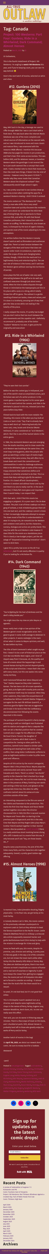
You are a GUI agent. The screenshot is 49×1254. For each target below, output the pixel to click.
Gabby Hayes (19, 1075)
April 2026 (6, 1205)
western (20, 1091)
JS (25, 50)
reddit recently (32, 829)
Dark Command (34, 1072)
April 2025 (6, 1231)
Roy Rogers (18, 1088)
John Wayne (17, 1078)
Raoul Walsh (26, 1085)
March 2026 (7, 1207)
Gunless (29, 1075)
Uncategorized (18, 1066)
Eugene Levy (8, 1075)
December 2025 (8, 1212)
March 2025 (7, 1234)
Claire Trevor (22, 1072)
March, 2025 (17, 50)
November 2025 (8, 1214)
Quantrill (16, 1085)
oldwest (38, 1082)
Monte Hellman (27, 1082)
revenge (35, 1085)
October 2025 (8, 1217)
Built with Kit (24, 1172)
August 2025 (7, 1222)
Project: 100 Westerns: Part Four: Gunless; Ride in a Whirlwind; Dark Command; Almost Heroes (22, 40)
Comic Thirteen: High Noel (12, 1199)
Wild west (37, 1091)
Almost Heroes (9, 1069)
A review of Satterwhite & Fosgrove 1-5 (17, 1187)
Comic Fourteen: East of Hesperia (15, 1192)
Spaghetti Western (31, 1088)
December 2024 (8, 1241)
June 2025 (6, 1226)
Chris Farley (28, 1069)
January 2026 (7, 1210)
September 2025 (9, 1219)
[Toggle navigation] (4, 2)
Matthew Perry (14, 1082)
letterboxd (7, 551)
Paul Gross (7, 1085)
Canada (19, 1069)
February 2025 (8, 1236)
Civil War (12, 1072)
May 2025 (6, 1229)
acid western (36, 1066)
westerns (28, 1091)
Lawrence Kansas (30, 1078)
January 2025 (7, 1238)
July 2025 (6, 1224)
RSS (39, 1251)
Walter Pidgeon (9, 1091)
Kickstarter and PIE (10, 1190)
